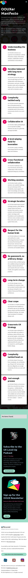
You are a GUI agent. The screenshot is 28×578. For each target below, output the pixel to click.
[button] (26, 1)
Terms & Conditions (5, 570)
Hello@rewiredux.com (12, 568)
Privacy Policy (15, 570)
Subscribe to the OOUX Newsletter (14, 554)
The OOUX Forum (11, 541)
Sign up (7, 516)
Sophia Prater (16, 534)
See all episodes (9, 471)
